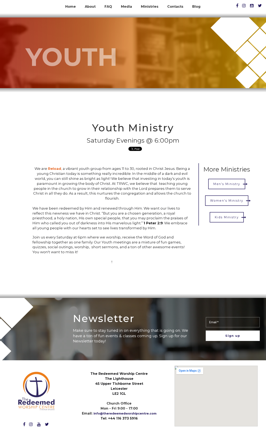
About (90, 7)
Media (126, 7)
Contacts (175, 7)
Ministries (149, 7)
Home (70, 7)
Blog (196, 7)
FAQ (108, 7)
